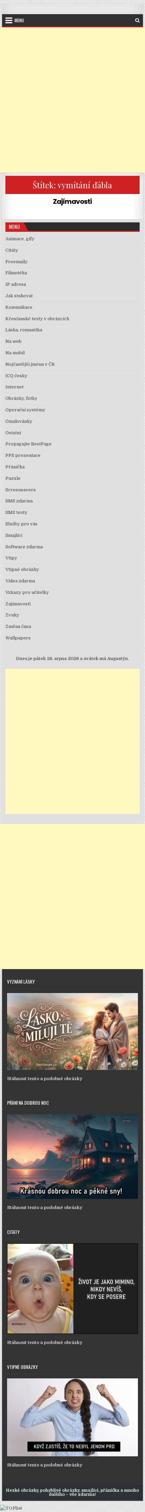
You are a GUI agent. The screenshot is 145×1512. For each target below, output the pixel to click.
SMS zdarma (19, 500)
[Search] (137, 20)
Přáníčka (15, 466)
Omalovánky (18, 421)
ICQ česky (16, 375)
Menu (19, 20)
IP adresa (15, 284)
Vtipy (11, 557)
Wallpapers (18, 637)
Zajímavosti (72, 201)
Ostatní (13, 432)
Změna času (18, 626)
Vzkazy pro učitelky (27, 592)
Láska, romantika (23, 329)
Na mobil (15, 352)
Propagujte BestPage (28, 443)
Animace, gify (19, 238)
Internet (14, 386)
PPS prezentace (22, 455)
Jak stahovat (19, 295)
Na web (13, 341)
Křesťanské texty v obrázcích (37, 318)
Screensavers (20, 489)
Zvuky (12, 614)
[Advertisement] (72, 99)
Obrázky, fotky (21, 398)
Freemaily (16, 261)
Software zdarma (24, 546)
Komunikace (18, 307)
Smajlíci (13, 535)
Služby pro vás (21, 523)
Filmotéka (16, 272)
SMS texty (16, 512)
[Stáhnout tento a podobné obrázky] (72, 1068)
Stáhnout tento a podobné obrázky (44, 1078)
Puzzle (13, 478)
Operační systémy (25, 409)
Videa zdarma (20, 580)
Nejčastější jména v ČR (30, 364)
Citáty (11, 250)
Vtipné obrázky (22, 569)
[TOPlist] (11, 1508)
